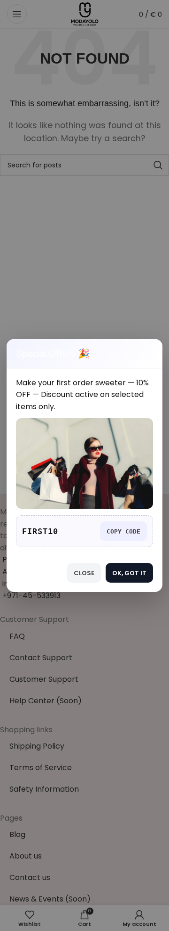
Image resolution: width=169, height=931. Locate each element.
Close (84, 573)
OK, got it (129, 573)
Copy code (123, 531)
